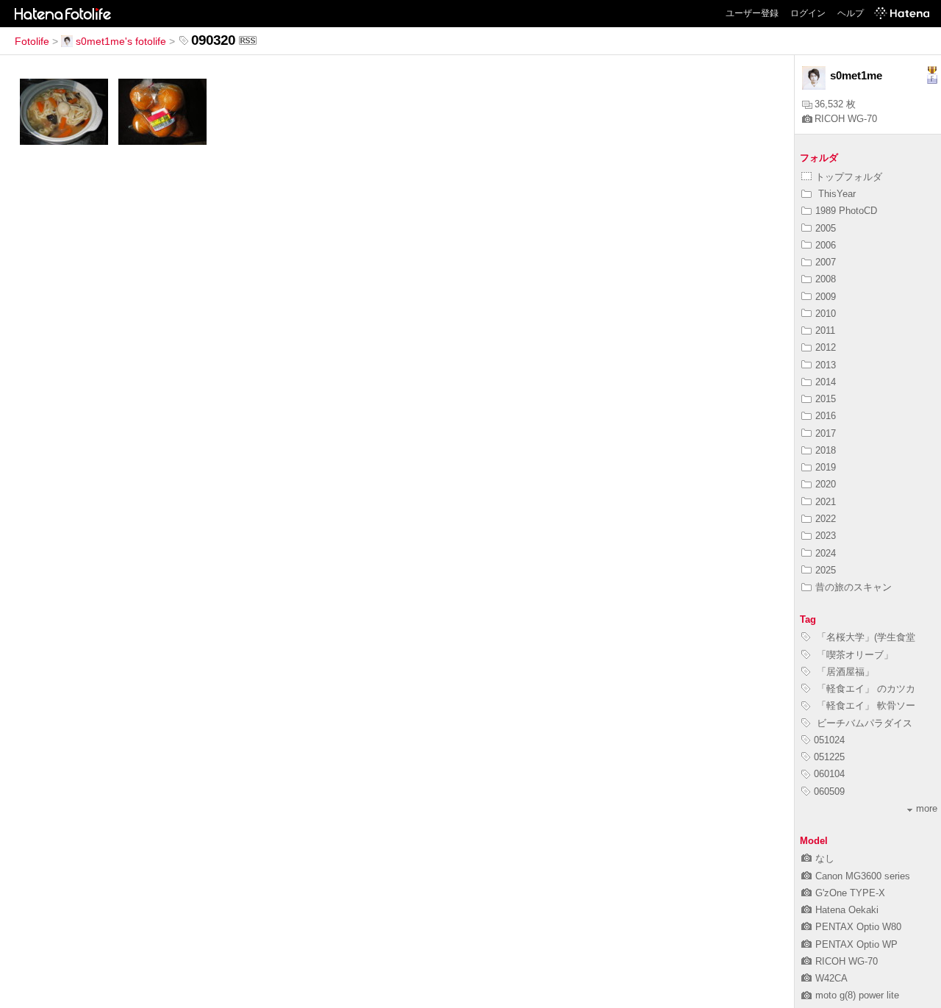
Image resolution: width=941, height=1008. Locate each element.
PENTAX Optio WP (856, 944)
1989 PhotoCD (846, 210)
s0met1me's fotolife (121, 41)
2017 (825, 433)
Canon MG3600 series (862, 876)
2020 (825, 484)
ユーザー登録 (752, 13)
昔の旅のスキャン (853, 587)
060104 (829, 773)
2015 (825, 398)
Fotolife (32, 41)
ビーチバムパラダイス (863, 723)
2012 (825, 347)
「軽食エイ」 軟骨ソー (864, 705)
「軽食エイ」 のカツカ (864, 688)
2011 (825, 330)
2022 (825, 518)
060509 (829, 791)
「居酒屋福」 (844, 671)
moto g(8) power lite (857, 995)
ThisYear (835, 193)
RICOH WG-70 (846, 118)
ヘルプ (850, 13)
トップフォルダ (848, 176)
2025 (825, 570)
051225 (829, 756)
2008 (825, 279)
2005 (825, 228)
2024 (825, 553)
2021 (825, 501)
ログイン (808, 13)
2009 (825, 296)
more (926, 808)
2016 (825, 415)
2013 (825, 365)
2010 (825, 313)
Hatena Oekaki (847, 909)
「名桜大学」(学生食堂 (864, 637)
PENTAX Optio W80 (858, 926)
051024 (829, 740)
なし (824, 858)
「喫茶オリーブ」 (853, 654)
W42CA (831, 978)
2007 (825, 262)
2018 (825, 450)
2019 (825, 467)
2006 (825, 245)
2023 (825, 535)
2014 (825, 381)
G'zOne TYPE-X (850, 892)
